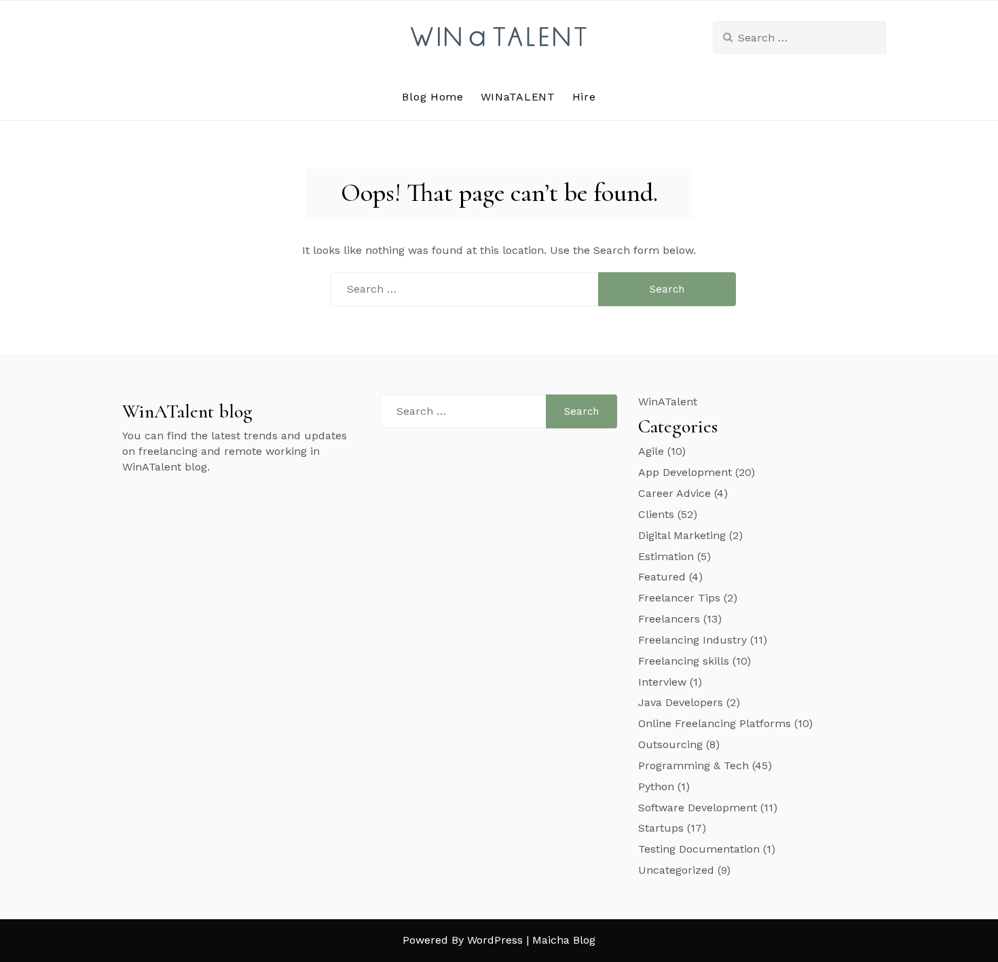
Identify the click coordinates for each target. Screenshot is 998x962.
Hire (584, 96)
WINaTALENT (518, 96)
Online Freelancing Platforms (714, 723)
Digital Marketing (682, 535)
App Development (685, 472)
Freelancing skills (683, 660)
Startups (661, 827)
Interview (662, 682)
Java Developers (680, 702)
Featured (662, 576)
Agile (651, 451)
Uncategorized (676, 870)
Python (656, 786)
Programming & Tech (693, 765)
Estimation (666, 556)
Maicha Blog (563, 939)
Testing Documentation (699, 849)
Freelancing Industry (692, 639)
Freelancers (669, 618)
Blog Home (432, 96)
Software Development (697, 807)
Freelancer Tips (679, 597)
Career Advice (674, 493)
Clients (656, 514)
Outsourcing (670, 744)
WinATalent (667, 401)
